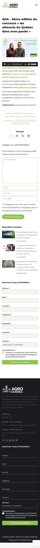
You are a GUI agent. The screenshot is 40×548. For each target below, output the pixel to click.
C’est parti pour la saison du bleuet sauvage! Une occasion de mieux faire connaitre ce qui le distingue (27, 266)
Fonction (5, 332)
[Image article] (8, 234)
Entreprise (6, 324)
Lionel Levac (25, 123)
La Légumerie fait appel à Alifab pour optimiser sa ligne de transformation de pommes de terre (26, 249)
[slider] (34, 64)
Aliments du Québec (24, 120)
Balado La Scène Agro (24, 113)
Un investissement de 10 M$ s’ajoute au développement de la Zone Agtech (27, 235)
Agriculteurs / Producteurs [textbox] (13, 345)
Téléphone (6, 315)
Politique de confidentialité (20, 540)
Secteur (6, 341)
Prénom (6, 288)
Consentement (9, 350)
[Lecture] (5, 64)
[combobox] (20, 345)
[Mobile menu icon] (36, 4)
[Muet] (29, 64)
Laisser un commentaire (25, 117)
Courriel (6, 306)
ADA (16, 120)
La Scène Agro (16, 123)
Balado (33, 120)
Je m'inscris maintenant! (20, 362)
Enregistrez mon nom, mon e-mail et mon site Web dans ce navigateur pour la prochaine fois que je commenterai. (19, 207)
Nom (4, 297)
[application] (20, 64)
